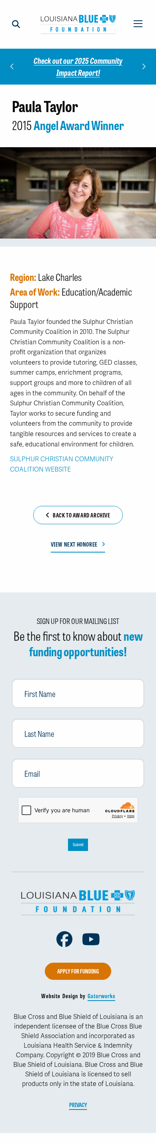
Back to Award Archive (81, 515)
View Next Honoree (74, 544)
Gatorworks (101, 996)
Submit (78, 844)
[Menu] (138, 24)
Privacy (78, 1105)
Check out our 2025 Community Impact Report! (78, 66)
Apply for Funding (78, 971)
